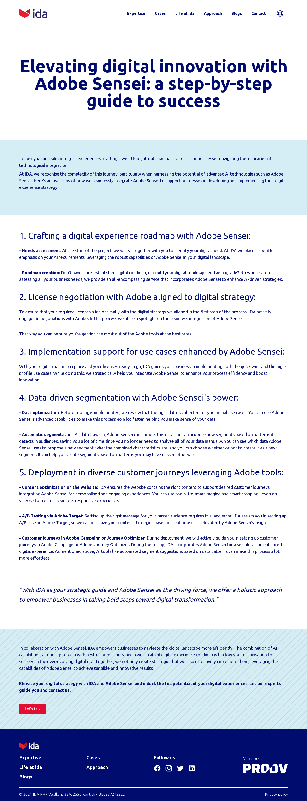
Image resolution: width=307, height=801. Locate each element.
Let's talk (33, 709)
